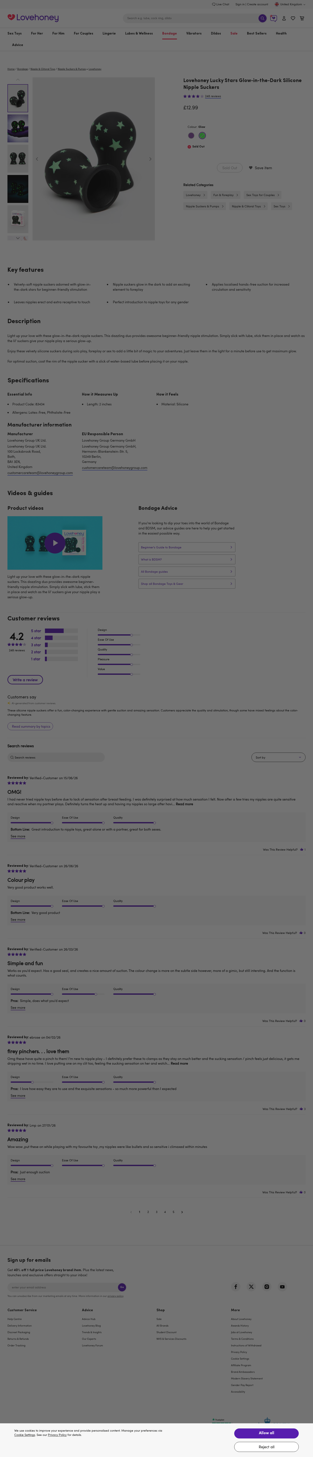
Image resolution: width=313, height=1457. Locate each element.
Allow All (266, 1433)
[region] (156, 1440)
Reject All (266, 1446)
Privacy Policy (57, 1435)
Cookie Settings (24, 1435)
